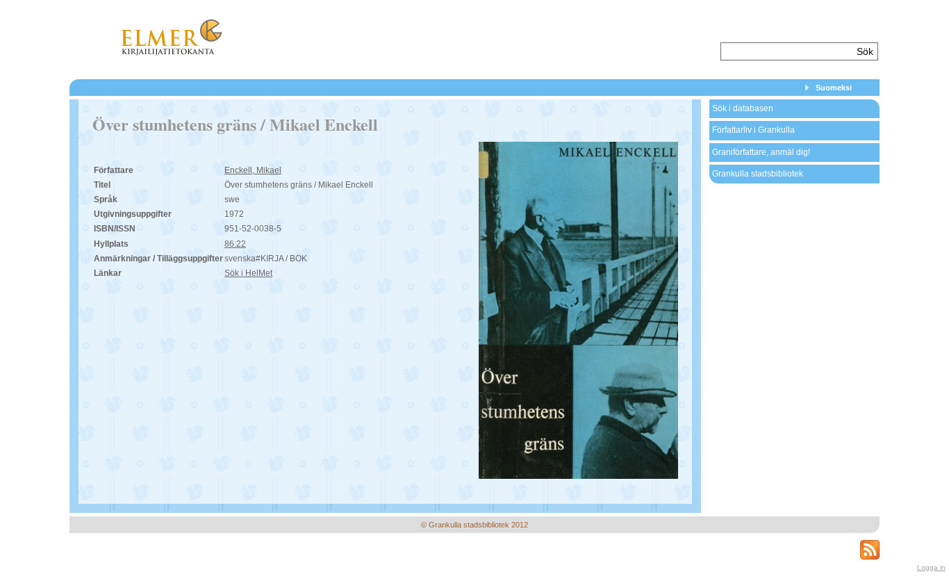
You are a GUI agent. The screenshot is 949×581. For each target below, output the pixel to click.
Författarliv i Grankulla (753, 130)
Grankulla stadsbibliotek (757, 174)
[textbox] (786, 51)
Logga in (931, 567)
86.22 (235, 244)
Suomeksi (834, 87)
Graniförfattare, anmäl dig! (761, 152)
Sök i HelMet (248, 273)
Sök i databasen (742, 108)
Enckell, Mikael (252, 170)
